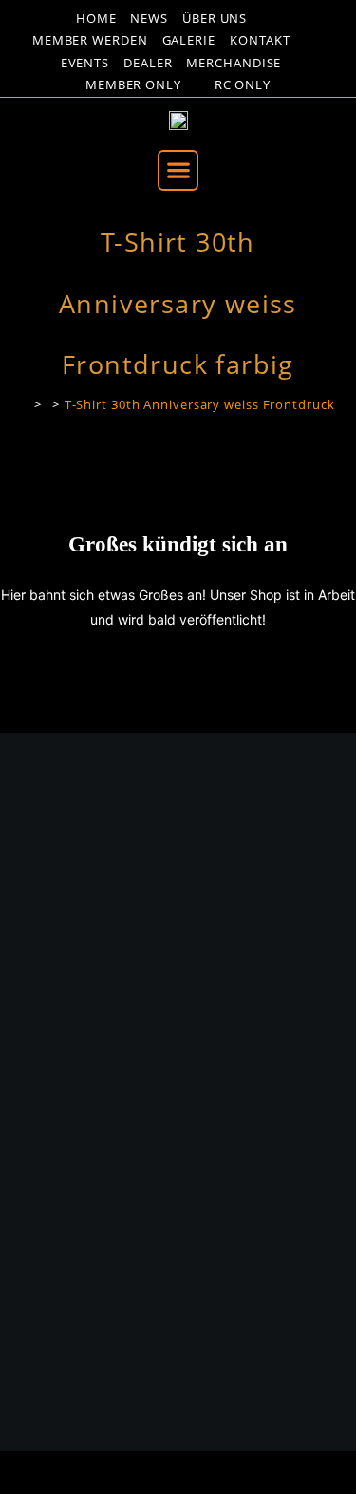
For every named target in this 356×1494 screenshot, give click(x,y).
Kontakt (260, 40)
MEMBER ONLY (133, 85)
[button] (178, 170)
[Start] (23, 404)
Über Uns (214, 18)
